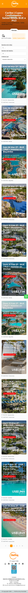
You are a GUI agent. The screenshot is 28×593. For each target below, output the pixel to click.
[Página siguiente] (19, 546)
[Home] (5, 564)
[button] (14, 59)
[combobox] (14, 53)
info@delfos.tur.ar (20, 585)
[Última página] (22, 546)
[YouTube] (16, 564)
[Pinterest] (19, 564)
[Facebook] (9, 564)
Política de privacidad (20, 591)
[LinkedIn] (23, 564)
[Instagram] (12, 564)
